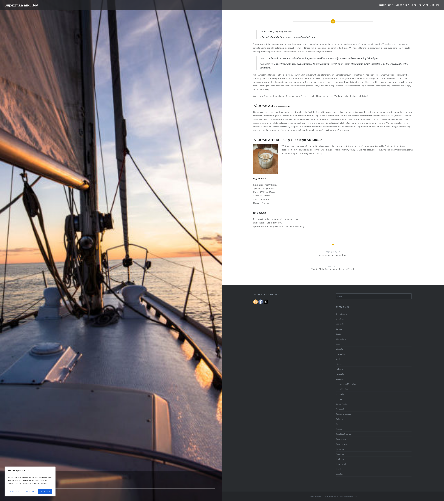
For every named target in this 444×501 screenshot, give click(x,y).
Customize (15, 491)
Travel (338, 469)
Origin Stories (342, 404)
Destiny (339, 334)
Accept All (45, 491)
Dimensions (341, 339)
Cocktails (340, 324)
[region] (30, 481)
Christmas (340, 319)
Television (340, 454)
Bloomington (341, 314)
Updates (339, 474)
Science (339, 429)
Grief (338, 359)
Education (340, 349)
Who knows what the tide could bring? (351, 96)
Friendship (340, 354)
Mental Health (342, 389)
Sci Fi (338, 424)
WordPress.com (351, 496)
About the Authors (429, 5)
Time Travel (341, 464)
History (339, 364)
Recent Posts (386, 5)
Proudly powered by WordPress (320, 496)
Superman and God (21, 5)
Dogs (338, 344)
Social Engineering (343, 434)
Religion (339, 419)
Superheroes (341, 439)
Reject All (30, 491)
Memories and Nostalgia (346, 384)
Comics (339, 329)
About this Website (406, 5)
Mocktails (340, 394)
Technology (340, 449)
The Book (340, 459)
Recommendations (343, 414)
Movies (339, 399)
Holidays (339, 369)
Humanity (340, 374)
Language (340, 379)
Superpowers (341, 444)
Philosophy (340, 409)
